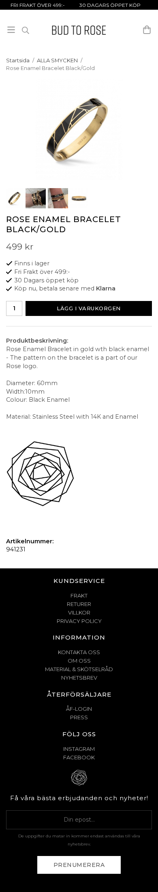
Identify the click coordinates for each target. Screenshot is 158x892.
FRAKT (79, 595)
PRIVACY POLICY (79, 621)
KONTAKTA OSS (79, 652)
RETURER (79, 604)
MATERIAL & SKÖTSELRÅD (79, 669)
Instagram (79, 749)
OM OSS (79, 660)
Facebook (79, 757)
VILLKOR (79, 612)
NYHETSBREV (79, 677)
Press (79, 717)
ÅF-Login (79, 709)
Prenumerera (79, 865)
